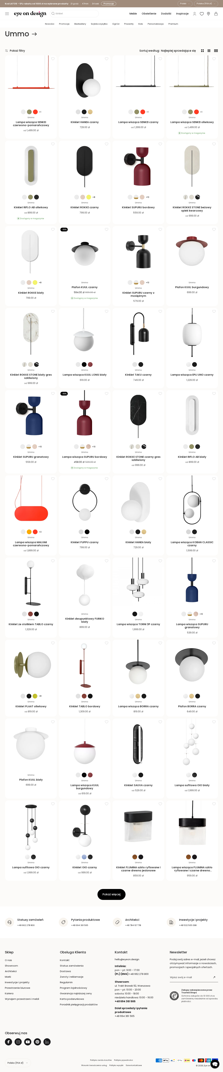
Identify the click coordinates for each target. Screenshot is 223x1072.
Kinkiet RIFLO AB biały (192, 457)
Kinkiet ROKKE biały (31, 293)
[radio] (23, 112)
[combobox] (185, 4)
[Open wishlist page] (201, 13)
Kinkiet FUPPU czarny (85, 542)
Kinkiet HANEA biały (138, 542)
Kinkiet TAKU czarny (138, 375)
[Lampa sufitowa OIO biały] (192, 744)
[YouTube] (27, 1041)
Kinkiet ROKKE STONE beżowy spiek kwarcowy (192, 209)
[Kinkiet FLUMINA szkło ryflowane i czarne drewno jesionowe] (138, 826)
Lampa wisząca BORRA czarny (138, 706)
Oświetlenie (149, 13)
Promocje (108, 3)
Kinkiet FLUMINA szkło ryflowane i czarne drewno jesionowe (138, 869)
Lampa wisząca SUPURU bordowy (84, 457)
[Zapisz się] (214, 977)
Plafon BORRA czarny (192, 706)
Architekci (11, 971)
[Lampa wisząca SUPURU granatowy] (192, 583)
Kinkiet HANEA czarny (85, 122)
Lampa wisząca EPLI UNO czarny (192, 375)
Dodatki (166, 13)
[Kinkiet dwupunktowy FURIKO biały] (85, 583)
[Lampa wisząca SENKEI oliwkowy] (192, 81)
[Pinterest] (37, 1041)
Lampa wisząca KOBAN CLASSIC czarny (192, 543)
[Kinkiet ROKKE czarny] (85, 166)
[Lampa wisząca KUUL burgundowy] (85, 744)
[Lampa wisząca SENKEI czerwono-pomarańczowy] (31, 81)
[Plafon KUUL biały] (31, 744)
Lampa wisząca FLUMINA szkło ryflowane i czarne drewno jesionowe (192, 870)
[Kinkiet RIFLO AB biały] (192, 416)
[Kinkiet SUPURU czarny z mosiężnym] (138, 252)
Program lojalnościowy (73, 988)
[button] (7, 13)
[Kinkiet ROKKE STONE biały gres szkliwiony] (31, 334)
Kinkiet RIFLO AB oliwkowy (31, 207)
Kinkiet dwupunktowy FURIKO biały (84, 620)
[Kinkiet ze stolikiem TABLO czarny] (31, 583)
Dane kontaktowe (134, 1065)
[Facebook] (8, 1041)
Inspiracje (182, 13)
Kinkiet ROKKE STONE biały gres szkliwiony (31, 376)
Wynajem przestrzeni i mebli (22, 999)
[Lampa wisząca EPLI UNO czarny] (192, 334)
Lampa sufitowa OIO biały (192, 785)
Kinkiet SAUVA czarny (138, 785)
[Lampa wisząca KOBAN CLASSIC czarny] (192, 501)
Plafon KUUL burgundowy (192, 287)
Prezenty (129, 23)
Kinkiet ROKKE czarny (85, 207)
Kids (140, 23)
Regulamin (66, 982)
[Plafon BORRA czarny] (192, 665)
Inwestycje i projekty (17, 982)
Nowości (49, 23)
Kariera (9, 993)
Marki (8, 976)
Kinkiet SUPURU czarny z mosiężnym (138, 294)
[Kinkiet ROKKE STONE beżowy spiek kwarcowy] (192, 166)
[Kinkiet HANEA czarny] (85, 81)
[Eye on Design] (30, 14)
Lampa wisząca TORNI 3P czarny (138, 624)
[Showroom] (208, 13)
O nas (8, 960)
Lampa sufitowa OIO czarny (31, 867)
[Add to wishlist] (53, 58)
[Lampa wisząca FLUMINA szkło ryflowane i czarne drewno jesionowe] (192, 826)
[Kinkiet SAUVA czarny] (138, 744)
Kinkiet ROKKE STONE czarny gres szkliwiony (138, 458)
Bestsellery (80, 23)
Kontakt (65, 960)
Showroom (11, 965)
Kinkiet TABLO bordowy (84, 706)
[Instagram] (18, 1041)
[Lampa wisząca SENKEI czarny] (138, 81)
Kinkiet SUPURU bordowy (138, 207)
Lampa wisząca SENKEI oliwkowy (192, 122)
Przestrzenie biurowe (17, 988)
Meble (133, 13)
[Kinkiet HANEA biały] (138, 501)
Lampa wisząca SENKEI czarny (138, 122)
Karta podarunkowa (72, 999)
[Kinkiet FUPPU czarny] (85, 501)
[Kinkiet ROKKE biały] (31, 252)
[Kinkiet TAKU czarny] (138, 334)
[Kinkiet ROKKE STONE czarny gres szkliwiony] (138, 416)
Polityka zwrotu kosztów (101, 1060)
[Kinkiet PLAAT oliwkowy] (31, 665)
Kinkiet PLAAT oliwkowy (31, 706)
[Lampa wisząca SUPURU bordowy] (85, 416)
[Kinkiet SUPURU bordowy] (138, 166)
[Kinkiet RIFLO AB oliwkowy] (31, 166)
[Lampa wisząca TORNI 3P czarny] (138, 583)
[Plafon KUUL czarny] (85, 252)
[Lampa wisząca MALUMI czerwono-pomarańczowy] (31, 501)
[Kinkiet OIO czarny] (85, 826)
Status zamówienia (71, 965)
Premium (173, 23)
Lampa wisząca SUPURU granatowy (192, 625)
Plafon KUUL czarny (85, 287)
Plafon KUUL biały (31, 780)
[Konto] (194, 13)
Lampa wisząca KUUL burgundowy (85, 786)
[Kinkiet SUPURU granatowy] (31, 416)
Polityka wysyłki (116, 1065)
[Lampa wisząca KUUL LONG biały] (85, 334)
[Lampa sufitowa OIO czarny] (31, 826)
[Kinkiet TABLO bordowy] (85, 665)
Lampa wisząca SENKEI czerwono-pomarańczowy (31, 123)
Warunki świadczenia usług (94, 1065)
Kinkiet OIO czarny (84, 867)
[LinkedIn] (47, 1041)
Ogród (115, 23)
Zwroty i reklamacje (71, 976)
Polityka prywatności (123, 1060)
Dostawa (65, 971)
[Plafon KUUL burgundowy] (192, 252)
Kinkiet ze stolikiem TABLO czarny (31, 624)
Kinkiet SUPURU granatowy (31, 457)
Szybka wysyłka (99, 23)
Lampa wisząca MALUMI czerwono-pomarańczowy (31, 543)
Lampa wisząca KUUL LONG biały (85, 375)
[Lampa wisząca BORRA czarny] (138, 665)
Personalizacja (156, 23)
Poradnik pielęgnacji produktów (79, 1004)
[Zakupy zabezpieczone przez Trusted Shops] (174, 995)
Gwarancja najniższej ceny (76, 993)
